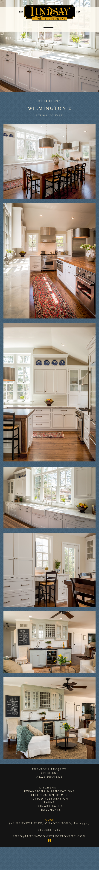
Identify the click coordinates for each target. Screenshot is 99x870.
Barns (49, 802)
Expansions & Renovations (49, 791)
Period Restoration (49, 798)
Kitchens (49, 101)
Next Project (49, 777)
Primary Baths (49, 806)
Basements (51, 809)
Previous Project (49, 769)
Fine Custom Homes (49, 795)
